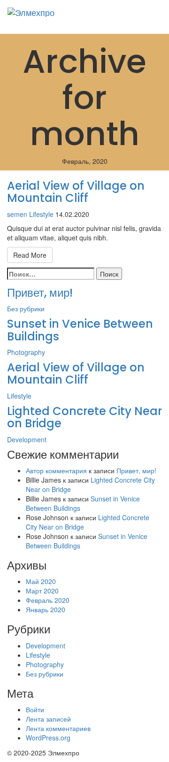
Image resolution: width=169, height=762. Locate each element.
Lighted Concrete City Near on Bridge (84, 417)
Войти (35, 709)
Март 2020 (42, 590)
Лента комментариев (58, 728)
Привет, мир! (40, 292)
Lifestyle (41, 214)
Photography (26, 352)
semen (17, 214)
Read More (29, 255)
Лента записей (48, 719)
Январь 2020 (45, 609)
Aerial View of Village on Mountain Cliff (76, 192)
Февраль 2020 (47, 600)
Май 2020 (41, 581)
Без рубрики (26, 308)
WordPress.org (48, 737)
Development (26, 439)
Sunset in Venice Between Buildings (80, 330)
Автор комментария (56, 470)
